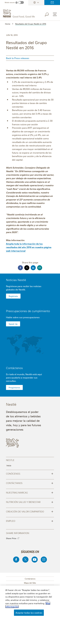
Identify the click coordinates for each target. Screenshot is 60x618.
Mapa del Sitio (30, 583)
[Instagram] (44, 559)
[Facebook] (16, 559)
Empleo (29, 521)
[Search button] (49, 14)
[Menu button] (55, 14)
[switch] (21, 2)
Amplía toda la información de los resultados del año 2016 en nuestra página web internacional (28, 247)
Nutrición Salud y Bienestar (29, 502)
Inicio (9, 465)
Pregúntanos (14, 387)
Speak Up (13, 324)
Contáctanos (29, 483)
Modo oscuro (10, 2)
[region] (30, 602)
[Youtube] (35, 559)
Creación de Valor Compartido (29, 511)
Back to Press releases (17, 58)
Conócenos (29, 473)
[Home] (19, 13)
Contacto (52, 2)
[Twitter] (25, 559)
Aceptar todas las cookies (28, 612)
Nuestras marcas (29, 492)
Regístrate (13, 296)
